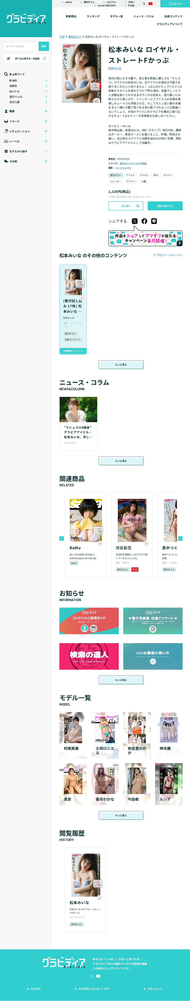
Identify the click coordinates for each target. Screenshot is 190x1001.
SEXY (155, 175)
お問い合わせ (155, 988)
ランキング (93, 16)
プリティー (131, 181)
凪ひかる (14, 91)
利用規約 (35, 988)
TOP (62, 36)
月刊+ (131, 2)
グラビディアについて (170, 24)
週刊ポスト (89, 2)
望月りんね (15, 96)
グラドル (144, 175)
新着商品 (71, 16)
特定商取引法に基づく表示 (93, 988)
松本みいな (114, 68)
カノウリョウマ (123, 167)
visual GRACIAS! (107, 5)
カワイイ (167, 175)
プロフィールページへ (170, 255)
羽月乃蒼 (14, 102)
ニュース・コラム (143, 16)
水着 (144, 181)
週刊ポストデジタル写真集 (133, 163)
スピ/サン (112, 2)
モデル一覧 (116, 16)
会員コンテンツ (173, 16)
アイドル (130, 175)
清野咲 (13, 86)
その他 (131, 5)
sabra (68, 2)
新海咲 (13, 80)
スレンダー (115, 181)
